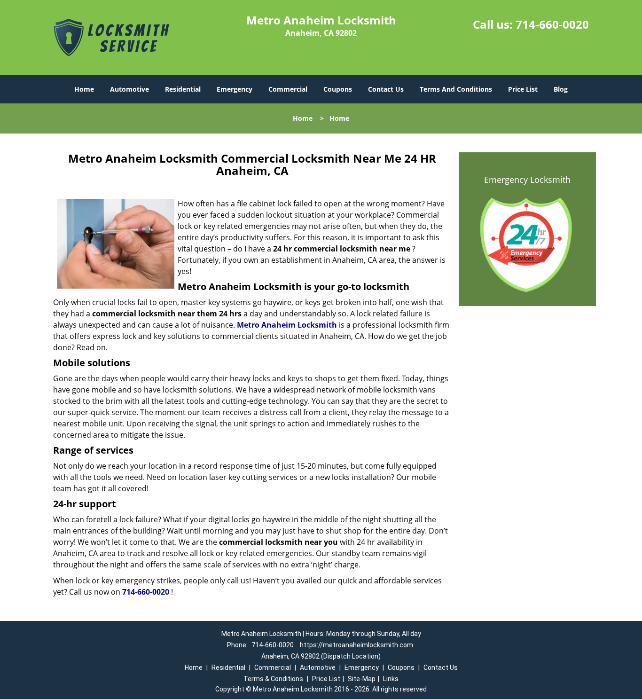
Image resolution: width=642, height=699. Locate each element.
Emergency (234, 89)
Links (391, 679)
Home (84, 89)
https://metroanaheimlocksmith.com (356, 645)
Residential (183, 89)
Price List (523, 89)
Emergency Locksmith (527, 179)
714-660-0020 (552, 24)
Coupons (337, 89)
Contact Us (386, 89)
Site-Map (362, 679)
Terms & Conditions (273, 679)
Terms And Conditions (456, 89)
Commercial (287, 89)
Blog (561, 89)
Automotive (129, 89)
